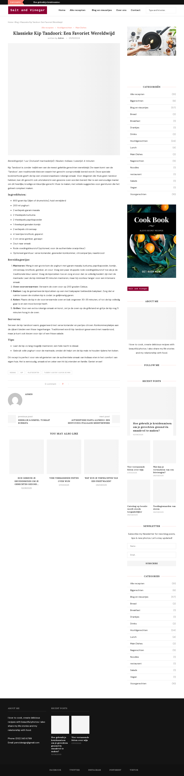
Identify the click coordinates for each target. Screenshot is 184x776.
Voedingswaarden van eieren (164, 507)
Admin (61, 38)
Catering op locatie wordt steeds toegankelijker (137, 509)
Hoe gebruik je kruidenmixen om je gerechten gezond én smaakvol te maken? (152, 427)
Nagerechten (153, 160)
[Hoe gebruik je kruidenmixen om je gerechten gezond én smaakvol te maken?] (26, 457)
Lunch (153, 147)
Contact (135, 10)
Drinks (153, 134)
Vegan (153, 187)
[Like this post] (67, 384)
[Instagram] (168, 2)
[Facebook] (161, 2)
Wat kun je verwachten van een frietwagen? (163, 470)
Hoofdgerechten (64, 28)
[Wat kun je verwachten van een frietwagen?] (101, 457)
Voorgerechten (153, 194)
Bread (153, 114)
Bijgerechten (153, 100)
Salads (153, 180)
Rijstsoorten (33, 373)
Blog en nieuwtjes (102, 10)
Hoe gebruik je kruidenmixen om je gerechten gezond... (59, 2)
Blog (17, 22)
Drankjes (153, 127)
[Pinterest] (172, 2)
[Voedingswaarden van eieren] (164, 491)
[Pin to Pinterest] (78, 384)
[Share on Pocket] (81, 384)
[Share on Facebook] (72, 384)
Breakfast (153, 120)
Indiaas (13, 373)
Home (62, 10)
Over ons (121, 10)
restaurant (153, 174)
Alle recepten (77, 10)
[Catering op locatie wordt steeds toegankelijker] (138, 491)
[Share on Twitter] (75, 384)
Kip (22, 373)
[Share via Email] (84, 384)
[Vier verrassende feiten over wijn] (64, 457)
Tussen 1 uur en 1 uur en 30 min (57, 373)
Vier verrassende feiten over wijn (136, 468)
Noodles (153, 167)
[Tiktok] (175, 2)
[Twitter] (165, 2)
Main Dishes (81, 28)
